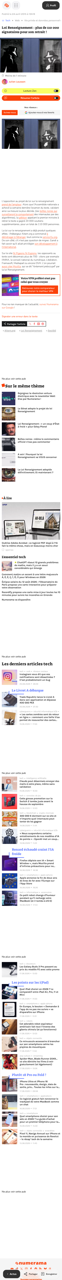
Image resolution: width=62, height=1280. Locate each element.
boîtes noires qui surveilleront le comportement (29, 212)
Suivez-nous (10, 112)
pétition (23, 217)
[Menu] (16, 5)
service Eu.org (50, 237)
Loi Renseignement (31, 330)
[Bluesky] (45, 1269)
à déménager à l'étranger (25, 235)
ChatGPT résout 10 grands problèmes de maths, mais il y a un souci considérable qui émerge (36, 565)
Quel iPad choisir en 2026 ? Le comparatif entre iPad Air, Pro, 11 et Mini (39, 992)
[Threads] (50, 1269)
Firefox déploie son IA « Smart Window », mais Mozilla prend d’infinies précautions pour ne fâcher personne (37, 863)
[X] (21, 1269)
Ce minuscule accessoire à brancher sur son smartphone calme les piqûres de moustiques (40, 1044)
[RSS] (40, 1269)
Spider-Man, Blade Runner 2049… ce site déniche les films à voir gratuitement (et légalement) (38, 1061)
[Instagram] (26, 1269)
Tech (7, 20)
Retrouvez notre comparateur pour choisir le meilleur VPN (38, 290)
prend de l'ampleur (11, 204)
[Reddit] (36, 1269)
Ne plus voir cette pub (14, 378)
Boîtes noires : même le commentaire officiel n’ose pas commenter (38, 440)
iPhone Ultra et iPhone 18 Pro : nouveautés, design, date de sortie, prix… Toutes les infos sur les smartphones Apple (39, 1084)
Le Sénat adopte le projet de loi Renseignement (35, 410)
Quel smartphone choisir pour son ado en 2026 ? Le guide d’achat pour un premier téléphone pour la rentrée (39, 1119)
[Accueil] (6, 5)
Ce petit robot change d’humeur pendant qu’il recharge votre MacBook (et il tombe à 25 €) (37, 898)
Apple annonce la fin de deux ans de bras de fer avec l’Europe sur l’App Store (38, 880)
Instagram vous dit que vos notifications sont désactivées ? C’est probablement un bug (37, 677)
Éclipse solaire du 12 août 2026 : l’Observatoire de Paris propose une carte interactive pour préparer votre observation (29, 584)
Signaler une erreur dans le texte (20, 316)
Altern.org (10, 330)
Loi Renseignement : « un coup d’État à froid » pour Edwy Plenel (38, 425)
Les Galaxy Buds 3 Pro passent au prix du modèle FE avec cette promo (39, 968)
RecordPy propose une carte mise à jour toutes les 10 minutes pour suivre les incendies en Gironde (31, 593)
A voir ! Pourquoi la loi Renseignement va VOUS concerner (37, 456)
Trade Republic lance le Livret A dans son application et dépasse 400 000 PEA (38, 700)
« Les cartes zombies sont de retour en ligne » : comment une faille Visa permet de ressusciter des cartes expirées (40, 717)
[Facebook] (31, 1269)
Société (52, 330)
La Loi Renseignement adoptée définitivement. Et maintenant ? (35, 471)
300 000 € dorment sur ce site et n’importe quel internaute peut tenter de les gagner (38, 818)
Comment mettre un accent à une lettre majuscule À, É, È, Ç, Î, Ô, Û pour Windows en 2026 (30, 576)
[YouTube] (12, 1269)
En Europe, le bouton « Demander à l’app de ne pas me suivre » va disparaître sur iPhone (39, 1009)
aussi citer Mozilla (11, 266)
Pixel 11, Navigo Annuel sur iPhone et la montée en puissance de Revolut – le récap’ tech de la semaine (40, 1136)
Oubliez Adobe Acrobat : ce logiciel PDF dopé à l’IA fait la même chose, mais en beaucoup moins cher (30, 544)
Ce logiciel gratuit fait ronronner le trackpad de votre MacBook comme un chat (39, 1101)
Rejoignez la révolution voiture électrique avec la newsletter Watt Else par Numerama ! (36, 396)
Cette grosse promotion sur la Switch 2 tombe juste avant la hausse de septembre (36, 801)
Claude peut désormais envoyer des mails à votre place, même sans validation (39, 784)
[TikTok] (17, 1269)
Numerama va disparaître (16, 599)
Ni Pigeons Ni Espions (25, 253)
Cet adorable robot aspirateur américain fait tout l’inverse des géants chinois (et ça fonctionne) (38, 1026)
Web (17, 20)
